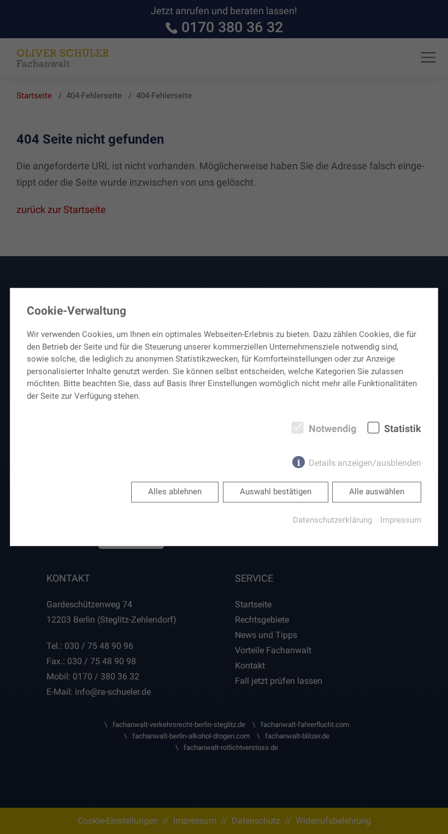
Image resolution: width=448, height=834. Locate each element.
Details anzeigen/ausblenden (365, 463)
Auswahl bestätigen (275, 491)
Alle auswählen (376, 491)
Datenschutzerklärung (332, 520)
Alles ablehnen (175, 491)
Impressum (400, 520)
